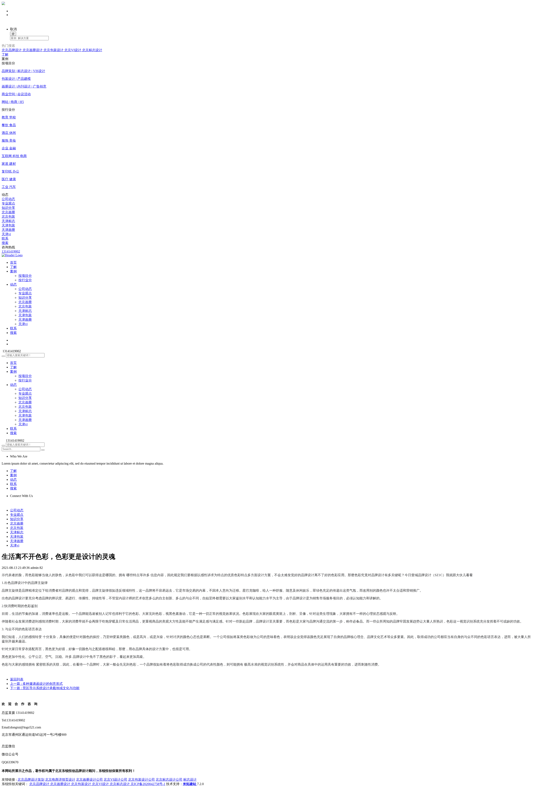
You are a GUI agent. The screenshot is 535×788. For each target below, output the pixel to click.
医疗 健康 (9, 179)
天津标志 (8, 221)
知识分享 (8, 208)
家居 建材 (9, 163)
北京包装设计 (53, 50)
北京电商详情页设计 (60, 779)
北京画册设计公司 (89, 779)
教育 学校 (9, 117)
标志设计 (190, 779)
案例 (13, 371)
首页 (13, 363)
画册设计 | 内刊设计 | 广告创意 (24, 86)
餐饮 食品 (9, 125)
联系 (5, 238)
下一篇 (44, 688)
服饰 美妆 (9, 140)
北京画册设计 (33, 50)
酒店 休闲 (9, 133)
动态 (13, 384)
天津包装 (8, 225)
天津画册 (8, 229)
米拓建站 (190, 784)
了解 (5, 54)
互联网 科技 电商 (14, 156)
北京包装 (8, 216)
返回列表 (16, 679)
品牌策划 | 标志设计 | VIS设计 (23, 71)
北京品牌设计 (12, 50)
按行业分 (25, 280)
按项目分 (25, 275)
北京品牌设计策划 (31, 779)
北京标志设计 (92, 50)
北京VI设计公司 (115, 779)
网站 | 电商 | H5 (13, 102)
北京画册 (8, 212)
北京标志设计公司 (169, 779)
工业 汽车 (9, 187)
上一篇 (36, 683)
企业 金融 (9, 148)
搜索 (5, 243)
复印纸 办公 (10, 171)
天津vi (6, 234)
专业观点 (8, 203)
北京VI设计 (73, 50)
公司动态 (8, 199)
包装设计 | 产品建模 (16, 78)
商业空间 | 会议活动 (16, 94)
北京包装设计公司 (141, 779)
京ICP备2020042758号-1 (148, 784)
